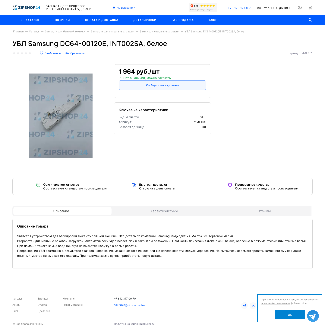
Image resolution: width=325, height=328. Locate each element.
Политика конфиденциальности (134, 323)
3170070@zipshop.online (129, 305)
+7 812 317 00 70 (240, 8)
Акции (16, 304)
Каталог (33, 19)
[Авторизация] (300, 7)
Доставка (44, 311)
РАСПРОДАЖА (183, 19)
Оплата (42, 304)
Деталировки (144, 19)
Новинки (62, 19)
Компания (69, 298)
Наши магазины (73, 304)
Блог (213, 19)
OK (290, 314)
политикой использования (275, 303)
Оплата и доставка (101, 19)
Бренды (43, 298)
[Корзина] (310, 7)
